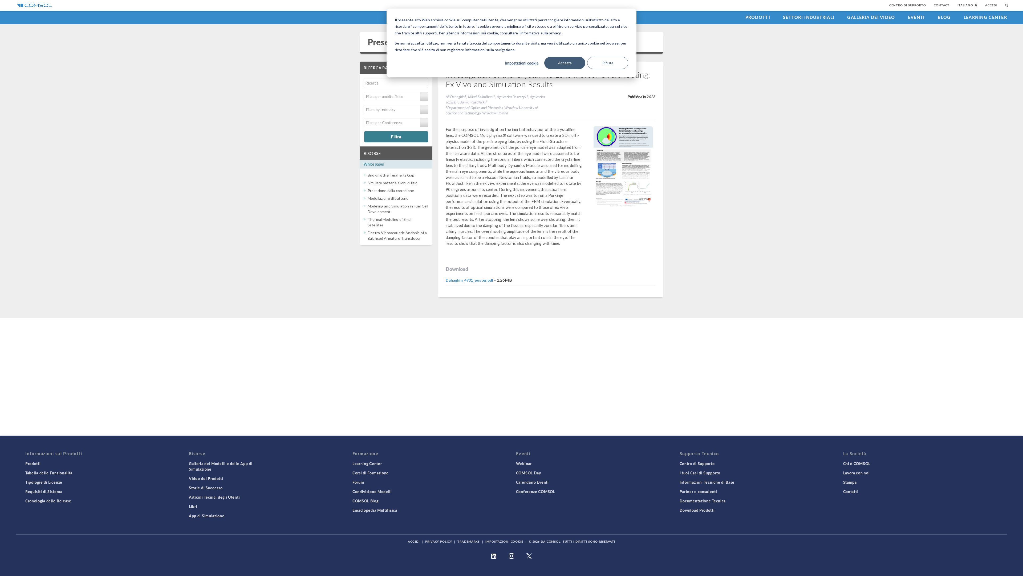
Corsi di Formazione (370, 472)
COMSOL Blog (365, 500)
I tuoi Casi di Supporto (700, 472)
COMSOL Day (528, 472)
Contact (941, 5)
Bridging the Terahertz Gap (391, 175)
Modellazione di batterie (388, 198)
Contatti (850, 491)
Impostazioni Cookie (504, 541)
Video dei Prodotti (206, 478)
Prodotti (757, 17)
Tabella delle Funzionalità (48, 472)
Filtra (396, 136)
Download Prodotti (697, 510)
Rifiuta (607, 63)
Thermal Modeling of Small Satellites (390, 222)
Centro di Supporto (907, 5)
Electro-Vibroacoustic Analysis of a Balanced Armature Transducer (397, 235)
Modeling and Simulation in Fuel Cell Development (398, 209)
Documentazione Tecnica (703, 500)
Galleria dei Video (871, 17)
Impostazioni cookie (522, 63)
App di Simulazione (207, 515)
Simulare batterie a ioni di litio (392, 183)
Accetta (565, 63)
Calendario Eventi (532, 482)
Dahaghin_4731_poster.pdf (470, 280)
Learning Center (985, 17)
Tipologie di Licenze (43, 482)
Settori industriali (808, 17)
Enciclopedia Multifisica (374, 510)
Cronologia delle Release (48, 500)
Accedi (991, 5)
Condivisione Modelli (372, 491)
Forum (358, 482)
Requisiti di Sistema (43, 491)
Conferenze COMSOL (535, 491)
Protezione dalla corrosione (391, 190)
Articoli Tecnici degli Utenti (214, 497)
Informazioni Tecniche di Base (707, 482)
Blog (944, 17)
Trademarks (468, 541)
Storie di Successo (206, 487)
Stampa (850, 482)
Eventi (916, 17)
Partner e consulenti (698, 491)
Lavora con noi (856, 472)
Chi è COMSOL (856, 463)
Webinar (524, 463)
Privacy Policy (438, 541)
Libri (193, 506)
